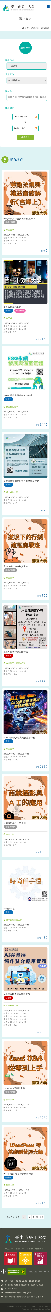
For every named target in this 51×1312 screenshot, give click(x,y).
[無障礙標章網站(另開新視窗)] (16, 1271)
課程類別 (9, 60)
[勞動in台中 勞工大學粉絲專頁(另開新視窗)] (3, 1271)
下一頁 (35, 1217)
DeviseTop (46, 1309)
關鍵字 (8, 91)
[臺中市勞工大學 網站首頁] (23, 7)
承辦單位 (9, 74)
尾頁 (41, 1217)
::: (1, 4)
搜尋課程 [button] (25, 137)
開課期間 (9, 108)
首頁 (27, 28)
